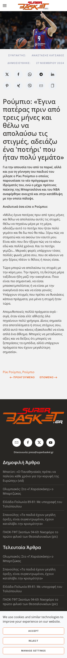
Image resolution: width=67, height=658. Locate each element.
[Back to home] (33, 5)
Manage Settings (33, 650)
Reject (33, 640)
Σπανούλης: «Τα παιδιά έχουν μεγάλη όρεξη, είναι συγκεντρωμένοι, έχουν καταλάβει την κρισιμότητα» (29, 519)
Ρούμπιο (28, 372)
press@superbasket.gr (41, 452)
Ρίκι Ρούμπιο (12, 372)
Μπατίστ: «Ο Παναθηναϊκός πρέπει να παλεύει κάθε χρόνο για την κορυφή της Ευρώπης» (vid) (31, 476)
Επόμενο (47, 377)
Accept (33, 630)
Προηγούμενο (24, 377)
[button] (5, 5)
